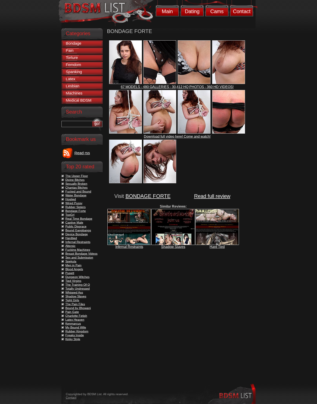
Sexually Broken (76, 183)
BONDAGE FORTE (148, 196)
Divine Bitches (75, 179)
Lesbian (72, 86)
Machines (74, 93)
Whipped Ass (74, 292)
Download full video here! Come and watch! (177, 136)
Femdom (73, 65)
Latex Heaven (74, 319)
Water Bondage (75, 195)
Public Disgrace (75, 226)
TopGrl (69, 214)
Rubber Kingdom (76, 331)
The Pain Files (75, 304)
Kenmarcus (73, 323)
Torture (72, 57)
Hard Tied (217, 247)
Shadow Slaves (173, 247)
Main (167, 11)
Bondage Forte (75, 211)
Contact (242, 11)
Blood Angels (74, 269)
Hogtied (70, 199)
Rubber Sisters (75, 207)
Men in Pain (73, 265)
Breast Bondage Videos (81, 253)
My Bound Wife (75, 327)
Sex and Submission (79, 257)
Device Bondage (76, 234)
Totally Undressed (77, 288)
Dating (192, 11)
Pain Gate (72, 312)
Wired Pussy (73, 203)
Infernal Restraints (129, 247)
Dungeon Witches (77, 277)
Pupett (69, 273)
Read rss (82, 153)
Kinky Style (72, 339)
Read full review (212, 196)
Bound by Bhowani (78, 308)
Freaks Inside (74, 335)
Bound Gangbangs (78, 230)
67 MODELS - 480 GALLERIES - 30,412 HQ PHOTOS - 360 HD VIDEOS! (177, 87)
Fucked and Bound (78, 191)
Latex (70, 79)
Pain (70, 50)
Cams (217, 11)
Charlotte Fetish (76, 315)
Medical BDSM (78, 100)
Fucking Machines (77, 249)
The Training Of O (77, 284)
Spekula (70, 261)
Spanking (74, 72)
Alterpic (70, 246)
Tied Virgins (73, 280)
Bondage (73, 43)
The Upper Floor (76, 176)
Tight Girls (72, 300)
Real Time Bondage (78, 218)
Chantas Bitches (76, 187)
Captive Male (74, 222)
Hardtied (71, 238)
